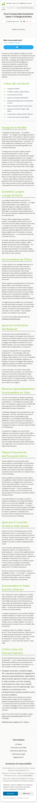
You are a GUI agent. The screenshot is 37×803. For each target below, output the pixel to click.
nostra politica (27, 776)
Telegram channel (14, 43)
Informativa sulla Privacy (18, 751)
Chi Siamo (18, 744)
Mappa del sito (18, 757)
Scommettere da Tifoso (15, 95)
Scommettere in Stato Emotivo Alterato (20, 114)
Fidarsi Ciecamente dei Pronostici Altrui (19, 106)
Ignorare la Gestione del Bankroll (17, 98)
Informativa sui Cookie (18, 748)
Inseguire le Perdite (13, 89)
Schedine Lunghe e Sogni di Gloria (18, 92)
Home (3, 8)
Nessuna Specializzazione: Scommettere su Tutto (20, 102)
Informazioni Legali (18, 754)
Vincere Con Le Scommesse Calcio (19, 3)
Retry (23, 29)
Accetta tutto (10, 793)
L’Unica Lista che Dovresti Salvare (18, 117)
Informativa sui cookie (23, 798)
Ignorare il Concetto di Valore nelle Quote (18, 110)
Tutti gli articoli (10, 8)
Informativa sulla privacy (9, 798)
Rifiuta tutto (26, 793)
